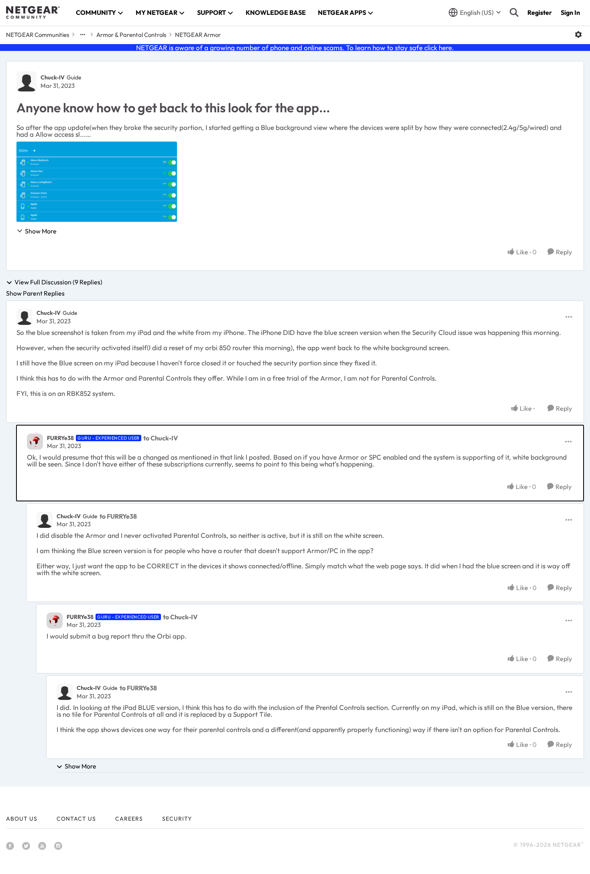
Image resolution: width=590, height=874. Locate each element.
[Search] (514, 12)
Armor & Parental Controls (131, 35)
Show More (41, 231)
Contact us (76, 818)
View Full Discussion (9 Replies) (58, 282)
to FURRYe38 (118, 516)
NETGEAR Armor (198, 35)
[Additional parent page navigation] (82, 34)
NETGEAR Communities (37, 35)
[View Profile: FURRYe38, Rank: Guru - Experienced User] (35, 442)
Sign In (570, 12)
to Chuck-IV (160, 438)
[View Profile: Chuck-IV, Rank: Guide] (26, 81)
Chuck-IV (53, 77)
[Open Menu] (578, 34)
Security (177, 818)
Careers (129, 818)
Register (539, 12)
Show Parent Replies (35, 293)
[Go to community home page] (33, 12)
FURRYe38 (60, 438)
